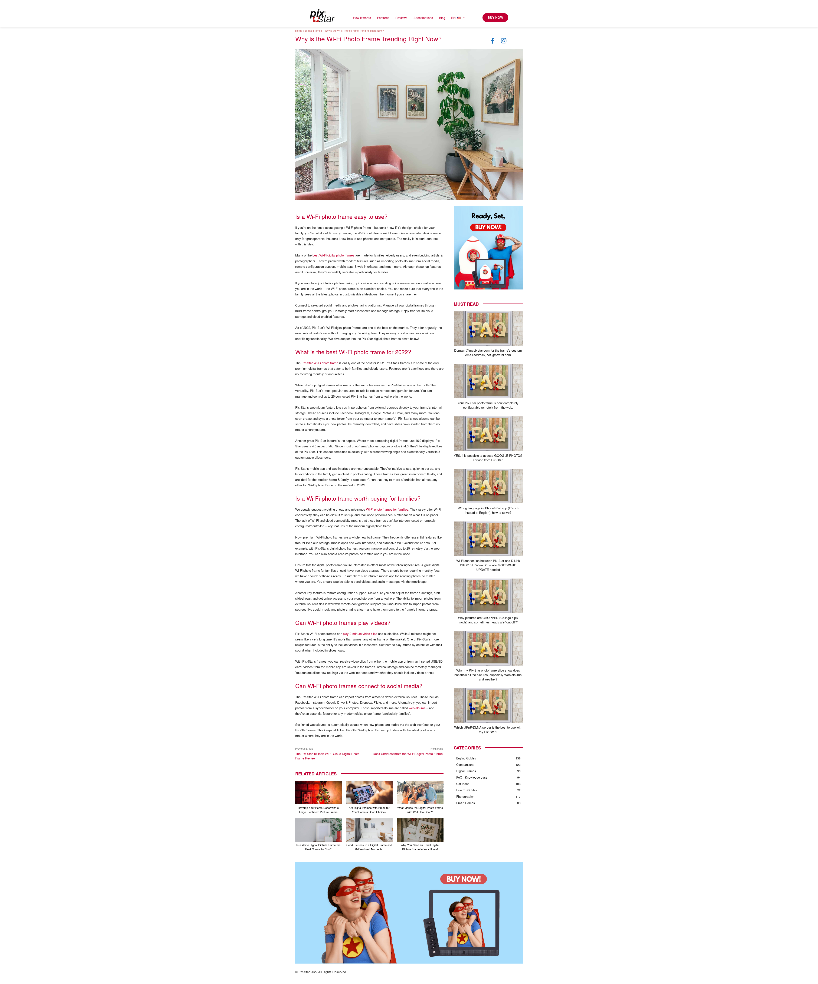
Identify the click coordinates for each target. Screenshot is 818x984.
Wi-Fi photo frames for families (387, 509)
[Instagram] (503, 40)
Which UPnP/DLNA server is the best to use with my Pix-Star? (488, 729)
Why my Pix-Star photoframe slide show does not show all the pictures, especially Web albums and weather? (488, 674)
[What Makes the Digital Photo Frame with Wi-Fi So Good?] (420, 792)
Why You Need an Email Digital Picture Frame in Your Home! (420, 847)
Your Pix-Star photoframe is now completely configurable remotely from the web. (488, 405)
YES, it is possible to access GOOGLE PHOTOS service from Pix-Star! (488, 457)
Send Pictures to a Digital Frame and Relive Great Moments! (369, 847)
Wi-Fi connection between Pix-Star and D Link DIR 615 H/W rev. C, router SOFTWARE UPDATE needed (488, 565)
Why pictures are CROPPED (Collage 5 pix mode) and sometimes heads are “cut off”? (488, 619)
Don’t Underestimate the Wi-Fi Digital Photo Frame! (408, 753)
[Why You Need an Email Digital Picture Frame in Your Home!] (420, 830)
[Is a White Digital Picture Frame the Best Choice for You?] (318, 830)
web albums (417, 708)
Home (298, 30)
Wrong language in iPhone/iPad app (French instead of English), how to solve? (488, 510)
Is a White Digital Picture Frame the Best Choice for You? (318, 847)
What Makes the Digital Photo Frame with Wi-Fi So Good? (420, 810)
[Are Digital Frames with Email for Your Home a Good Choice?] (369, 792)
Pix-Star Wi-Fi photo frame (319, 363)
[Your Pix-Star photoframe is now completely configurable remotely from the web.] (488, 381)
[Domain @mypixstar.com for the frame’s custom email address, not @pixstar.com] (488, 328)
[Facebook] (492, 40)
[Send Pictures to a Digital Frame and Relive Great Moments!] (369, 830)
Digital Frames (313, 30)
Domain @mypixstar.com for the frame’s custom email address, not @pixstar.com (488, 352)
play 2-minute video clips (360, 633)
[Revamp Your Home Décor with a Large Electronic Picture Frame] (318, 792)
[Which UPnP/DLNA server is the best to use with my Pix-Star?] (488, 705)
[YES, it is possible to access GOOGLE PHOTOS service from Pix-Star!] (488, 433)
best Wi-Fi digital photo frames (333, 255)
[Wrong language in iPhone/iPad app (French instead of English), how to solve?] (488, 486)
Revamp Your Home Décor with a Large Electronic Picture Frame (318, 810)
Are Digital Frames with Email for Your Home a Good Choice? (369, 810)
